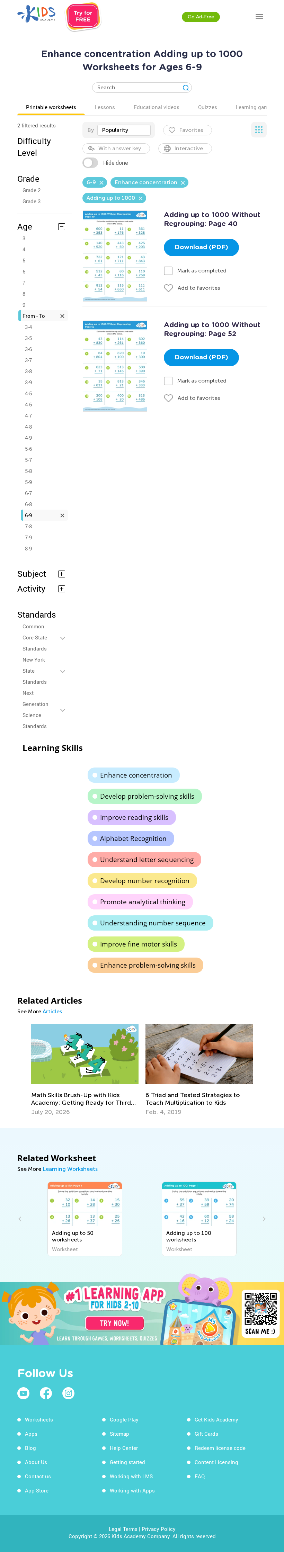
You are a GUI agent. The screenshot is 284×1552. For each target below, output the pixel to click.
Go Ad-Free (201, 17)
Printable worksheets (51, 107)
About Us (36, 1462)
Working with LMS (131, 1476)
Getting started (127, 1462)
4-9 (28, 437)
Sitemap (119, 1433)
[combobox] (124, 130)
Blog (30, 1447)
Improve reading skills (134, 817)
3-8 (28, 371)
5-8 (28, 470)
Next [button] (263, 1218)
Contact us (38, 1476)
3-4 (28, 326)
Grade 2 (32, 190)
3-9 (28, 382)
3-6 (28, 349)
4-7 (28, 415)
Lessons (105, 107)
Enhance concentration (136, 775)
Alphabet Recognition (133, 838)
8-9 (28, 548)
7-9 (28, 537)
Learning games (255, 107)
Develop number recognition (144, 880)
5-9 (28, 481)
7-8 (28, 526)
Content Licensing (216, 1462)
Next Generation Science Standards (35, 709)
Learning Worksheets (70, 1169)
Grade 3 (32, 201)
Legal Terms (123, 1528)
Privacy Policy (159, 1528)
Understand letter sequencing (147, 859)
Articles (52, 1011)
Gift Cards (206, 1433)
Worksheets (39, 1419)
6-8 (28, 504)
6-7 (28, 493)
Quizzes (207, 107)
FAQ (200, 1476)
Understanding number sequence (153, 922)
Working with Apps (132, 1490)
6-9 (28, 515)
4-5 (28, 393)
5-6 (28, 448)
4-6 (28, 404)
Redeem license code (220, 1447)
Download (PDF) (201, 247)
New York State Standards (35, 670)
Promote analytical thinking (142, 901)
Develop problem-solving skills (147, 796)
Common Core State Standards (35, 637)
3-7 (28, 360)
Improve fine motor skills (138, 944)
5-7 (28, 459)
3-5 (28, 337)
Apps (31, 1433)
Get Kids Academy (216, 1419)
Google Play (124, 1419)
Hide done (115, 163)
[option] (85, 1070)
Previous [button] (20, 1218)
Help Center (124, 1447)
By (90, 130)
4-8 (28, 426)
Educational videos (156, 107)
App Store (36, 1490)
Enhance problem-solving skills (148, 965)
